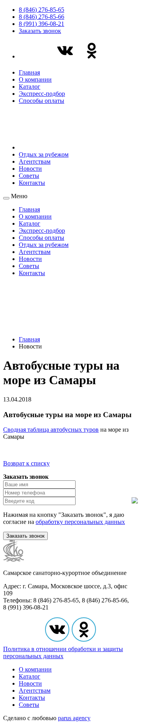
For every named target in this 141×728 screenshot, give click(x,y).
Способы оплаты (41, 100)
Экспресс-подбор (42, 93)
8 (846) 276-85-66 (41, 16)
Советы (29, 175)
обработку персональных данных (80, 521)
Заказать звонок (40, 30)
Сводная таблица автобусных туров (51, 429)
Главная (29, 72)
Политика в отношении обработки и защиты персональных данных (63, 652)
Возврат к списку (26, 463)
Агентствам (35, 161)
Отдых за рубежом (44, 154)
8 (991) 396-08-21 (41, 23)
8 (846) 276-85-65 (41, 9)
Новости (30, 168)
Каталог (29, 86)
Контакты (32, 182)
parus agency (74, 718)
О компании (35, 79)
